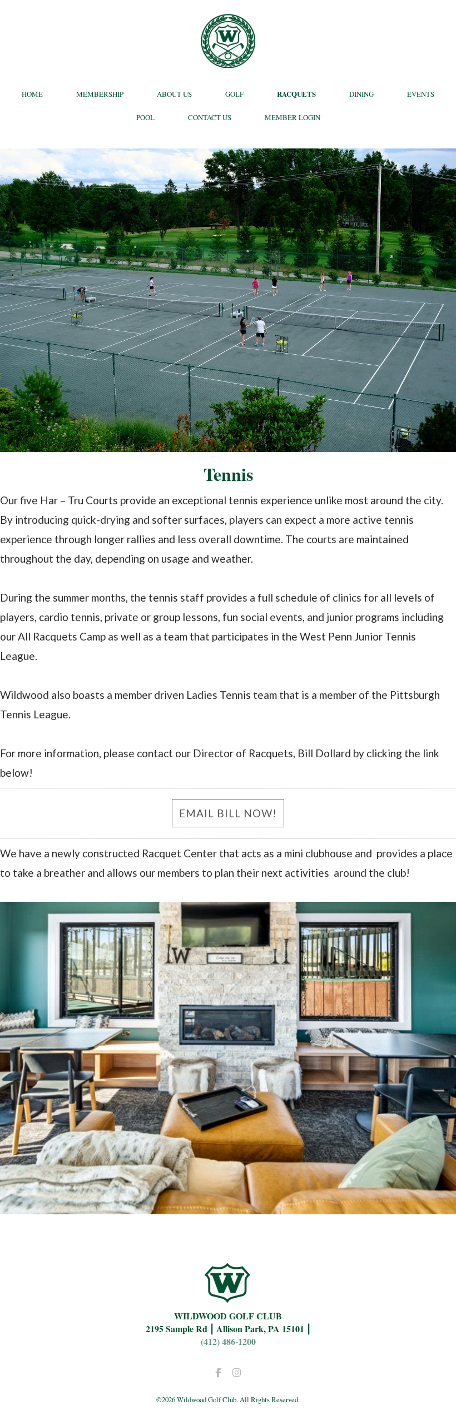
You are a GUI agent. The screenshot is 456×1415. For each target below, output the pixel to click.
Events (420, 94)
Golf (234, 94)
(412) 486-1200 (228, 1341)
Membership (99, 94)
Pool (145, 117)
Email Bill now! (228, 813)
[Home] (228, 41)
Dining (361, 94)
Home (32, 94)
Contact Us (209, 117)
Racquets (296, 93)
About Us (174, 94)
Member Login (292, 117)
